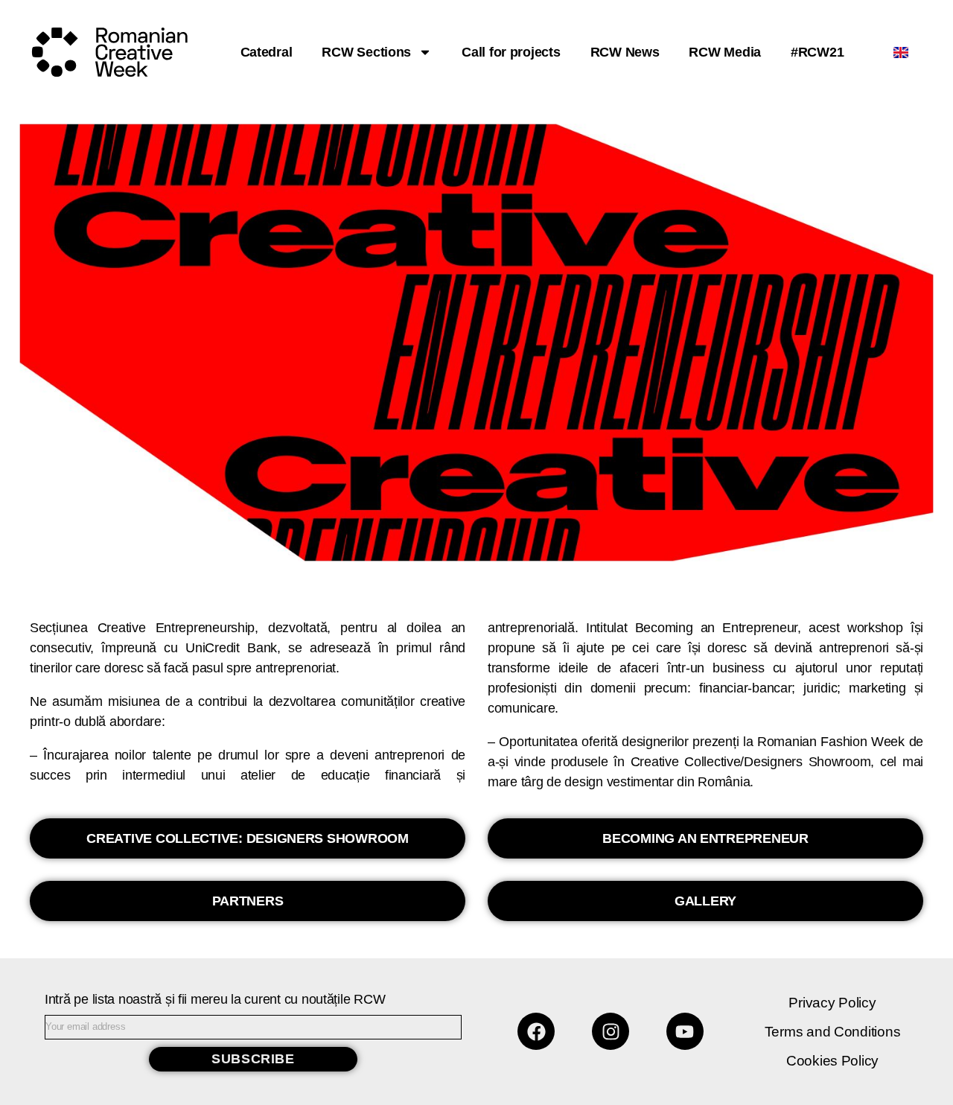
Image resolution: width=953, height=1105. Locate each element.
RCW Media (725, 52)
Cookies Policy (832, 1061)
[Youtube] (685, 1031)
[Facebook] (536, 1031)
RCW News (625, 52)
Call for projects (511, 52)
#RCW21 (817, 52)
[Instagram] (610, 1031)
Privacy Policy (832, 1002)
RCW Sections (366, 52)
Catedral (266, 52)
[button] (247, 838)
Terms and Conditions (833, 1031)
